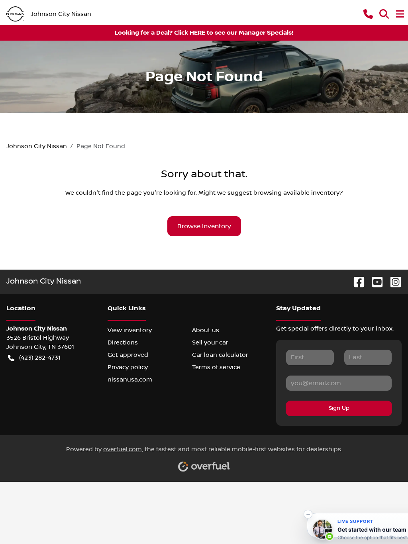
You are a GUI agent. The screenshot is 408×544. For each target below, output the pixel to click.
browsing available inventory (296, 192)
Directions (123, 342)
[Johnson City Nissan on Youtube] (374, 281)
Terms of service (216, 367)
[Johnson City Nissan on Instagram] (392, 281)
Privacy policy (128, 367)
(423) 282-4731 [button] (40, 357)
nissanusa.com (130, 379)
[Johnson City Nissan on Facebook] (356, 281)
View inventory (130, 330)
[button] (368, 14)
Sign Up (339, 408)
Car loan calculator (220, 354)
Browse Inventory (204, 226)
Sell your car (210, 342)
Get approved (128, 354)
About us (205, 330)
